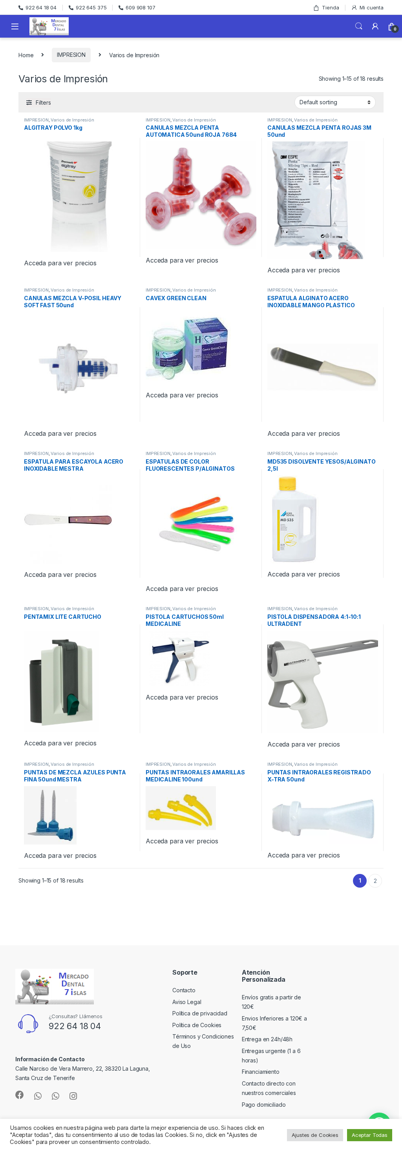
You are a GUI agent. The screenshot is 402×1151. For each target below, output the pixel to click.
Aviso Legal (186, 1002)
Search (358, 26)
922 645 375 (91, 7)
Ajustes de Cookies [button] (315, 1135)
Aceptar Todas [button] (369, 1135)
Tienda (330, 7)
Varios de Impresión (72, 120)
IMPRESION (71, 54)
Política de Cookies (196, 1025)
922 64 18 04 (41, 7)
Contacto (184, 990)
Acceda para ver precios (60, 263)
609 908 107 (140, 7)
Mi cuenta (372, 7)
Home (25, 54)
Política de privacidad (199, 1013)
